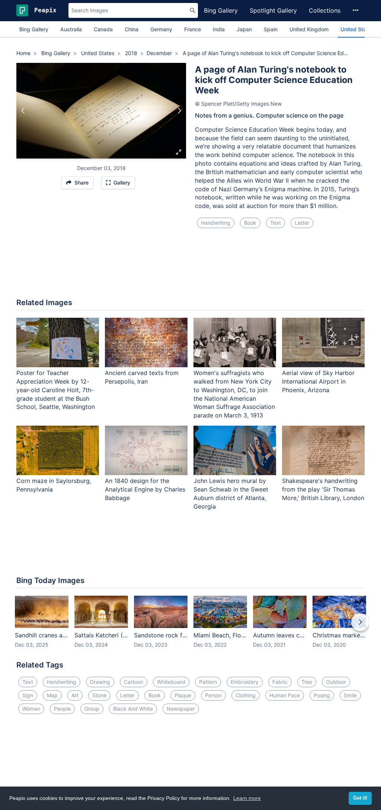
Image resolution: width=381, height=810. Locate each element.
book (250, 223)
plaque (183, 695)
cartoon (133, 682)
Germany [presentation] (161, 29)
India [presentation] (219, 29)
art (75, 695)
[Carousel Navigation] (190, 627)
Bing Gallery (221, 10)
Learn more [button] (247, 798)
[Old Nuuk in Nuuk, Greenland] (23, 110)
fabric (280, 682)
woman (31, 708)
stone (99, 695)
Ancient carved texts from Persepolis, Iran (142, 377)
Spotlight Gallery (273, 10)
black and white (133, 708)
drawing (100, 682)
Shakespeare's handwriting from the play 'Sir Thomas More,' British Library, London (323, 489)
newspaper (181, 708)
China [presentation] (131, 29)
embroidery (245, 682)
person (213, 695)
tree (306, 682)
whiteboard (171, 682)
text (275, 223)
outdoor (336, 682)
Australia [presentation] (71, 29)
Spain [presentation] (271, 29)
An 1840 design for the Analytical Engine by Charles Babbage (145, 489)
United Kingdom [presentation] (309, 29)
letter (302, 223)
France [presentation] (192, 29)
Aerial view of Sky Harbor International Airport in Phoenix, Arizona (318, 381)
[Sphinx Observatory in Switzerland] (179, 110)
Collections (324, 10)
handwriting (215, 223)
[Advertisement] (190, 267)
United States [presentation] (357, 29)
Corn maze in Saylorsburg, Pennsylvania (53, 485)
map (52, 695)
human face (284, 695)
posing (322, 695)
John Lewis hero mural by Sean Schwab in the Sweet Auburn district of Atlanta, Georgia (230, 493)
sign (27, 695)
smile (350, 695)
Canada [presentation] (103, 29)
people (62, 708)
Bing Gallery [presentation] (33, 29)
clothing (246, 695)
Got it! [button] (360, 798)
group (91, 708)
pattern (208, 682)
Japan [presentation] (244, 29)
